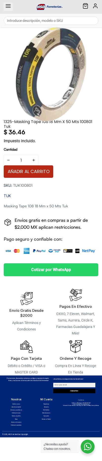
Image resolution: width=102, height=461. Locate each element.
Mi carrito (46, 407)
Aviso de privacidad (16, 407)
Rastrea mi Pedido (46, 419)
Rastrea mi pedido (16, 416)
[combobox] (51, 20)
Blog (16, 419)
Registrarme (46, 404)
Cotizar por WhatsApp (51, 269)
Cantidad (10, 149)
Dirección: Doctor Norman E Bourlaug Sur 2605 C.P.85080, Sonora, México (81, 405)
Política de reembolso (16, 425)
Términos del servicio (16, 422)
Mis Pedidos (46, 410)
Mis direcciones (46, 413)
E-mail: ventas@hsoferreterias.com (81, 404)
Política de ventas (16, 413)
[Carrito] (85, 7)
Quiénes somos (16, 404)
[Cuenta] (95, 7)
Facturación (46, 416)
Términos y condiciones (16, 410)
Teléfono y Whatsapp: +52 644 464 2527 (81, 403)
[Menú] (8, 7)
